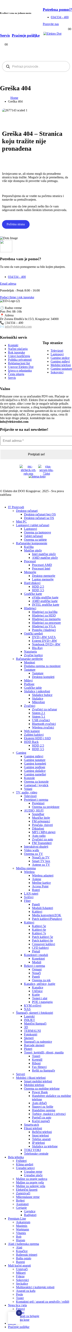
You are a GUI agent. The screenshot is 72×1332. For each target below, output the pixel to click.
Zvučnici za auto (42, 839)
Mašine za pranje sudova (31, 1179)
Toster (20, 1298)
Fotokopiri (30, 1034)
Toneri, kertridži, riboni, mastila (44, 1052)
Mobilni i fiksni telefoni (31, 1077)
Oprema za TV (33, 853)
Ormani (37, 969)
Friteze (20, 1276)
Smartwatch (31, 1124)
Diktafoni (38, 828)
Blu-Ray (37, 648)
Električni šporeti (26, 1189)
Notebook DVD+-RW (46, 644)
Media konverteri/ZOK (46, 915)
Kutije (36, 994)
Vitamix (21, 1233)
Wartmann (22, 1229)
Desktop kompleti (43, 677)
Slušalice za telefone (45, 1146)
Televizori (30, 796)
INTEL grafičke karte (45, 604)
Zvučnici (29, 705)
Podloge (29, 684)
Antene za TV (41, 864)
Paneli (36, 904)
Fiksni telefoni (33, 1128)
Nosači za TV (41, 857)
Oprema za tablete (35, 539)
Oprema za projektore (45, 807)
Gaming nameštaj (35, 774)
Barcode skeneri (34, 1045)
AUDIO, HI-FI (33, 810)
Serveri (20, 1074)
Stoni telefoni (40, 1135)
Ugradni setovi (25, 1168)
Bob (18, 1236)
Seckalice (22, 1283)
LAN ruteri (31, 893)
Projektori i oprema (36, 799)
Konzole (29, 778)
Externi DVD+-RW (44, 640)
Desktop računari (27, 510)
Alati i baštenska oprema (23, 1244)
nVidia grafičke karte (45, 597)
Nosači (36, 973)
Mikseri (21, 1272)
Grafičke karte (33, 593)
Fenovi (20, 1309)
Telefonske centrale (36, 1153)
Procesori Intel (41, 568)
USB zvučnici (41, 720)
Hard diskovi (32, 583)
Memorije (30, 572)
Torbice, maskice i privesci (49, 1114)
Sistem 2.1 (38, 713)
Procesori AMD (42, 565)
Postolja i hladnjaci (44, 630)
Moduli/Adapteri (42, 908)
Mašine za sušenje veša (30, 1186)
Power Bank (40, 1092)
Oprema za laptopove (37, 532)
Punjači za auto (41, 1117)
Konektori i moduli (36, 955)
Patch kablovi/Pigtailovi (47, 919)
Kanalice (37, 987)
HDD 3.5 (38, 590)
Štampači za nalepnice (38, 1041)
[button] (2, 500)
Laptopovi (30, 528)
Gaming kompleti (35, 763)
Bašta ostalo (23, 1258)
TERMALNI (32, 1030)
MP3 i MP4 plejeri (43, 832)
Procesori (30, 561)
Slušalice (37, 698)
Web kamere (32, 731)
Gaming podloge (34, 767)
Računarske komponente (31, 543)
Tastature (29, 669)
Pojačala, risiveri (42, 825)
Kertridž (37, 1059)
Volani (28, 788)
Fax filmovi (39, 1067)
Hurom (20, 1240)
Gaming (21, 752)
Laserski (29, 1016)
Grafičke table (33, 687)
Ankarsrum (23, 1222)
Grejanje (21, 1207)
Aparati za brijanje (27, 1316)
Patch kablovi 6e (42, 940)
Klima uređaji (24, 1164)
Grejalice (29, 1211)
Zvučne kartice (33, 655)
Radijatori (30, 1215)
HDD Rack (31, 742)
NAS (27, 1009)
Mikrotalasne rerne (28, 1197)
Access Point (40, 886)
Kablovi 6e (39, 929)
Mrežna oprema (26, 868)
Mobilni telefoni (34, 1085)
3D (26, 1027)
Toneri (36, 1056)
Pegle (19, 1294)
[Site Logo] (52, 33)
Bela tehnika (16, 1157)
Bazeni (20, 1262)
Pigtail (36, 951)
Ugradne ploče (33, 1175)
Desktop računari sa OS (39, 518)
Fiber (27, 900)
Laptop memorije (43, 579)
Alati (19, 1247)
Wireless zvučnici (43, 727)
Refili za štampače (43, 1070)
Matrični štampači (35, 1023)
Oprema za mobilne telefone (42, 1088)
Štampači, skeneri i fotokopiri (34, 1012)
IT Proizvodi (16, 507)
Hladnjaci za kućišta (44, 612)
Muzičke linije (41, 817)
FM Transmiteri (42, 843)
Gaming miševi (33, 756)
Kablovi (37, 911)
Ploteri (28, 1049)
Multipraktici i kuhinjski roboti (35, 1287)
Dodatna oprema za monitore (42, 666)
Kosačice (22, 1251)
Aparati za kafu (25, 1290)
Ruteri (36, 890)
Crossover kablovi (43, 944)
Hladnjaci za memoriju (46, 619)
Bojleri (20, 1200)
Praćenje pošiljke (18, 1327)
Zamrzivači (23, 1193)
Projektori (38, 803)
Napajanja (30, 651)
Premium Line (17, 1218)
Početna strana (16, 224)
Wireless (29, 872)
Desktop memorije (43, 575)
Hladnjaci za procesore (46, 622)
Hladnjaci (30, 608)
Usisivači (22, 1269)
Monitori (29, 662)
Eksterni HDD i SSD (37, 738)
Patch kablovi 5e (42, 937)
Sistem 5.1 (38, 716)
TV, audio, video (26, 792)
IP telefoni (38, 1142)
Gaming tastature (34, 760)
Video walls (31, 850)
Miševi (28, 680)
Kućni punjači (41, 1121)
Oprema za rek (41, 980)
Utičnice (37, 991)
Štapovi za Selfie (42, 1106)
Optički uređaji (33, 633)
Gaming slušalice (35, 770)
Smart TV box (41, 861)
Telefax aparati (41, 1139)
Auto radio (39, 835)
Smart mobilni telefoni (38, 1081)
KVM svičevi (32, 1005)
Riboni (36, 1063)
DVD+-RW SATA (44, 637)
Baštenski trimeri (26, 1254)
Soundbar (38, 814)
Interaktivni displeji (36, 846)
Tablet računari (33, 536)
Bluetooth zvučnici (44, 723)
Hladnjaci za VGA (44, 626)
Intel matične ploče (44, 554)
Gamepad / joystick (36, 785)
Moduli (36, 962)
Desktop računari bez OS (40, 514)
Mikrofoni (38, 702)
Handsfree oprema (43, 1110)
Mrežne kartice (41, 882)
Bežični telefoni (42, 1132)
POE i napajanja (42, 1002)
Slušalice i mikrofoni (37, 691)
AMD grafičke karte (45, 601)
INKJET (29, 1020)
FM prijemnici (41, 821)
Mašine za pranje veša (30, 1182)
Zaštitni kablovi (34, 734)
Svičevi (28, 897)
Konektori (38, 958)
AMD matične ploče (45, 557)
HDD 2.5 (38, 586)
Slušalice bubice (42, 695)
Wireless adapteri (42, 875)
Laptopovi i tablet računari (32, 525)
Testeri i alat (39, 998)
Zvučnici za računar (44, 709)
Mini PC (21, 521)
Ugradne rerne (33, 1171)
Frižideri (21, 1160)
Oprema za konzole (36, 781)
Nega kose (22, 1319)
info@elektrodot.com (18, 326)
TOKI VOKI (32, 1150)
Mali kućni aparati (19, 1265)
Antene (36, 879)
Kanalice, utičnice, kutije (39, 984)
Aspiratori (22, 1204)
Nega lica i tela (17, 1305)
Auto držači (39, 1103)
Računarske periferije (29, 658)
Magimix (21, 1225)
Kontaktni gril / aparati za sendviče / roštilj (42, 1301)
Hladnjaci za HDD (44, 615)
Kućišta (29, 547)
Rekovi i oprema (34, 965)
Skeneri (29, 1038)
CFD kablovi (40, 947)
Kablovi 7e (39, 933)
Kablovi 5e (39, 926)
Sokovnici (22, 1280)
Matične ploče (33, 550)
